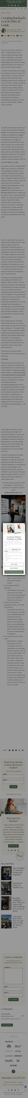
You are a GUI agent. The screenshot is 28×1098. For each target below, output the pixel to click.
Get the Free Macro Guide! (14, 572)
